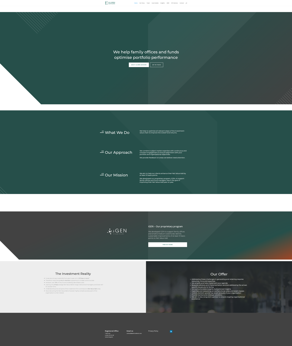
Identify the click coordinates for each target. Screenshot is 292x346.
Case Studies (155, 3)
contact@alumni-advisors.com (134, 333)
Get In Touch (156, 65)
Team (148, 3)
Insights (162, 3)
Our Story (142, 3)
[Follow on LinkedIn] (171, 331)
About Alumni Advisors (139, 65)
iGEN (168, 3)
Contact (182, 3)
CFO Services (174, 3)
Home (135, 3)
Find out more (168, 244)
